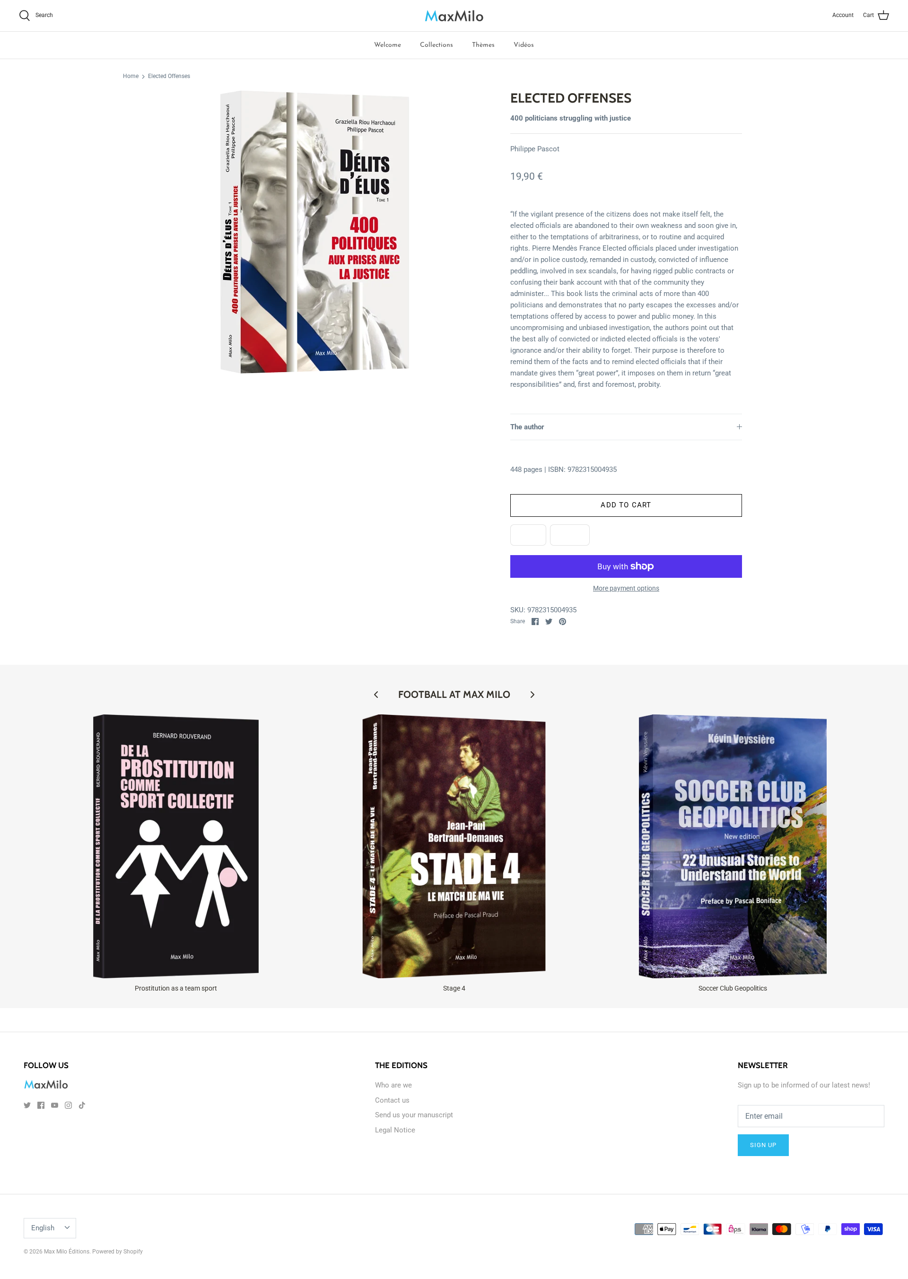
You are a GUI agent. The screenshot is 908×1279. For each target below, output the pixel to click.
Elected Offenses (169, 76)
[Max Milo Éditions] (454, 15)
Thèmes (483, 45)
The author (527, 427)
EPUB (528, 535)
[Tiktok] (82, 1105)
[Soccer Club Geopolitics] (733, 846)
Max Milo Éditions (66, 1251)
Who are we (393, 1085)
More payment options (626, 588)
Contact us (392, 1100)
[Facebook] (40, 1105)
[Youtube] (54, 1105)
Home (131, 76)
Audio (570, 535)
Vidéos (524, 45)
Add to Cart (626, 505)
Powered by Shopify (117, 1251)
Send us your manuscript (414, 1115)
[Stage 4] (454, 846)
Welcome (387, 45)
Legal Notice (395, 1130)
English (42, 1228)
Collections (436, 45)
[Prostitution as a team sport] (176, 846)
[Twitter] (27, 1105)
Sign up (763, 1144)
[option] (315, 232)
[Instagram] (68, 1105)
